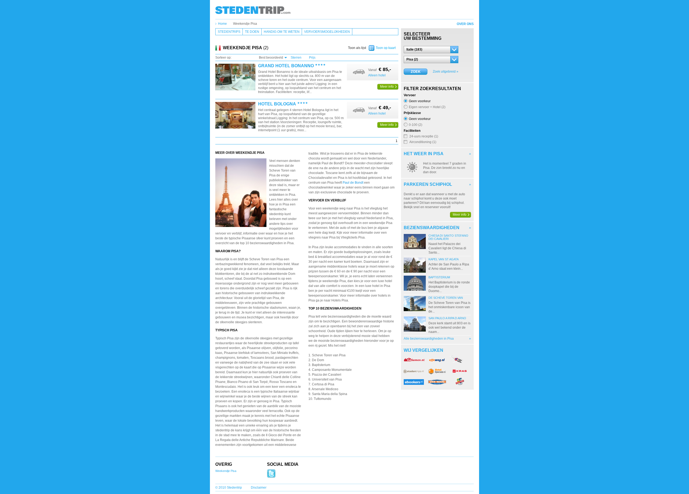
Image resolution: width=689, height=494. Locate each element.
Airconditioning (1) (422, 142)
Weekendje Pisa (245, 24)
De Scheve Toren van (445, 297)
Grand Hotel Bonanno (286, 66)
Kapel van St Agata (443, 259)
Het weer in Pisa (424, 153)
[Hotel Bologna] (235, 115)
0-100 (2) (415, 124)
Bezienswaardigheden (431, 227)
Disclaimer (258, 487)
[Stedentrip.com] (252, 10)
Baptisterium (439, 277)
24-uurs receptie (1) (423, 136)
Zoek (415, 72)
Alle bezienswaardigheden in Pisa (429, 338)
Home (222, 24)
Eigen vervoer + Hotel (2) (427, 107)
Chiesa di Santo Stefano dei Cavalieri (448, 237)
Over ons (465, 24)
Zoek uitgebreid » (445, 71)
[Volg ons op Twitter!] (271, 476)
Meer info (387, 86)
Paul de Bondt (353, 182)
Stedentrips (229, 32)
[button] (431, 49)
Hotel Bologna (277, 104)
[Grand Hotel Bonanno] (235, 77)
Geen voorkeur (420, 101)
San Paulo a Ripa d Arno (447, 318)
